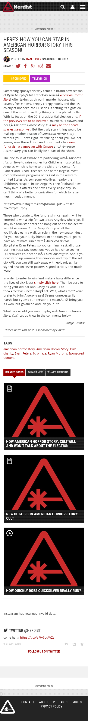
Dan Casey (33, 59)
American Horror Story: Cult (56, 349)
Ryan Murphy (57, 353)
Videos (77, 702)
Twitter (18, 66)
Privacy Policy (51, 706)
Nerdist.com (7, 707)
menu (82, 7)
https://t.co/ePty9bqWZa (37, 637)
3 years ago (12, 644)
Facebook (25, 66)
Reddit (40, 66)
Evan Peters (23, 353)
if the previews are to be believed (42, 118)
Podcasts (60, 702)
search (62, 7)
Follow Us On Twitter (44, 651)
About (43, 702)
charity (8, 353)
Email (48, 66)
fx (34, 353)
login (72, 7)
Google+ (33, 66)
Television (39, 78)
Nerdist (17, 7)
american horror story (19, 349)
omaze (41, 353)
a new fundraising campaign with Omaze (39, 144)
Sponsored (18, 78)
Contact (27, 702)
